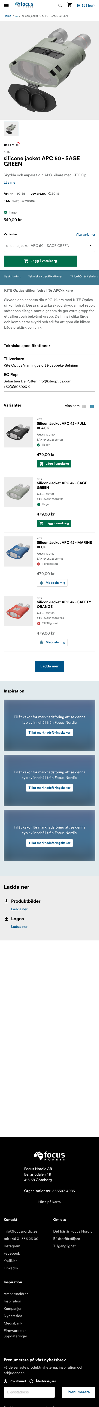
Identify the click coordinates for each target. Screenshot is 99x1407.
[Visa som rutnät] (84, 406)
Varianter (10, 234)
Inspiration (12, 1301)
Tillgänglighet (64, 1246)
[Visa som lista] (91, 406)
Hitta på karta (49, 1202)
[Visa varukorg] (69, 5)
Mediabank (13, 1323)
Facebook (12, 1253)
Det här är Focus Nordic (73, 1231)
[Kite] (12, 144)
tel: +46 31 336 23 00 (21, 1238)
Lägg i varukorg (43, 261)
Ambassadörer (16, 1294)
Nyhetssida (13, 1316)
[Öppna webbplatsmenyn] (9, 5)
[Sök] (60, 5)
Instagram (12, 1246)
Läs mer (10, 182)
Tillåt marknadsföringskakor (49, 732)
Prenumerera (79, 1392)
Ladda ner (19, 909)
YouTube (10, 1261)
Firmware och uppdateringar (15, 1333)
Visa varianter (85, 234)
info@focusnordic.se (20, 1231)
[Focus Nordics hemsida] (24, 5)
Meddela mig (55, 582)
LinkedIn (11, 1268)
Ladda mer (49, 666)
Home (7, 16)
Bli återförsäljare (66, 1238)
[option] (11, 129)
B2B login (88, 5)
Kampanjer (13, 1308)
